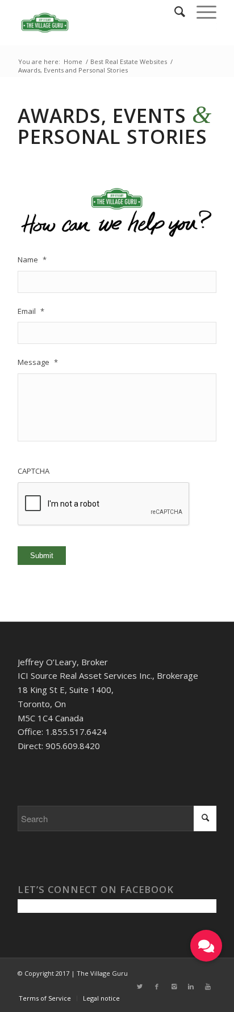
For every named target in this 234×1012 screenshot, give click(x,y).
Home (73, 61)
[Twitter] (139, 986)
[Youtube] (207, 986)
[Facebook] (156, 986)
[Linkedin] (190, 986)
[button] (206, 946)
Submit (41, 555)
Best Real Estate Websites (128, 61)
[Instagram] (173, 986)
